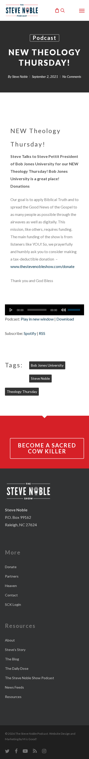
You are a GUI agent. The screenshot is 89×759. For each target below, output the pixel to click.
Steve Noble (20, 77)
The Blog (12, 659)
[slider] (75, 308)
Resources (13, 697)
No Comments (71, 77)
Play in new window (37, 319)
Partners (12, 576)
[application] (44, 309)
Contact (11, 595)
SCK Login (13, 604)
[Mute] (63, 309)
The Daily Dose (16, 668)
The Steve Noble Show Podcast (29, 678)
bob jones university (47, 365)
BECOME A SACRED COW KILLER (47, 448)
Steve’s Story (15, 649)
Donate (11, 567)
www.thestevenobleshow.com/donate (42, 266)
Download (65, 319)
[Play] (11, 309)
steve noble (40, 378)
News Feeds (14, 687)
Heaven (11, 586)
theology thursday (22, 391)
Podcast (44, 37)
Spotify (30, 333)
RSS (42, 333)
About (10, 640)
